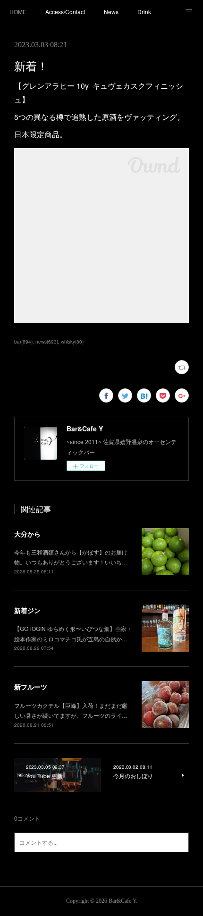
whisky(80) (72, 341)
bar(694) (23, 341)
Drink (144, 12)
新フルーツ (30, 686)
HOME (17, 12)
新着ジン (27, 610)
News (111, 12)
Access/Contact (65, 12)
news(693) (46, 341)
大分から (27, 533)
